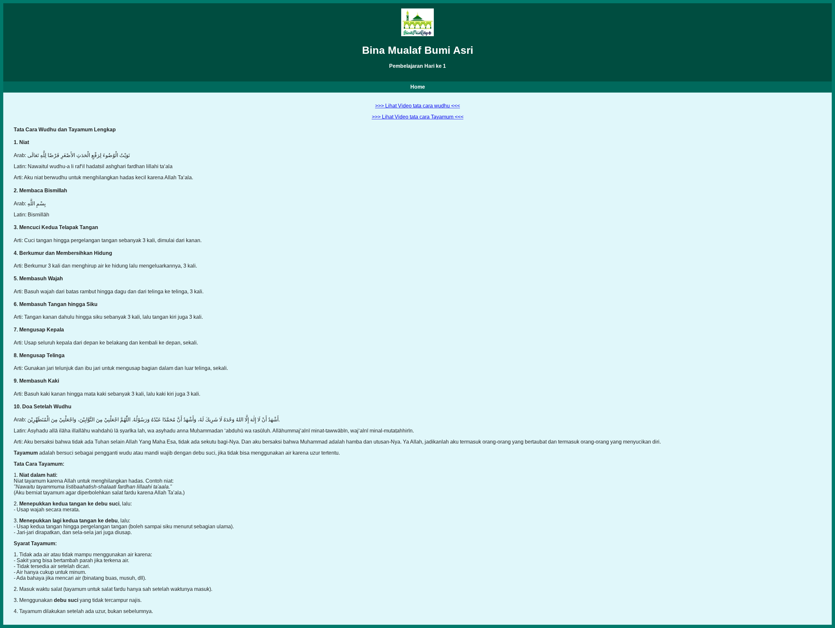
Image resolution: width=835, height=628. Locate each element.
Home (417, 87)
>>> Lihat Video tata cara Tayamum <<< (417, 117)
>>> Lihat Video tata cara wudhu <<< (417, 106)
